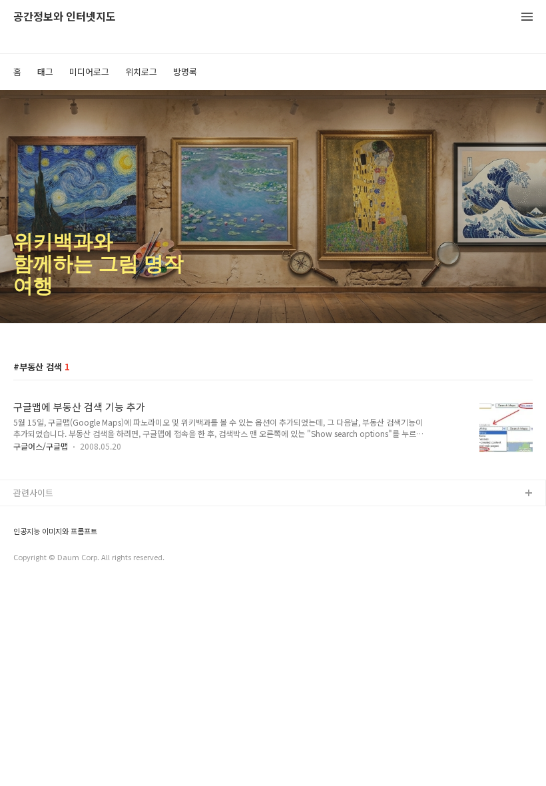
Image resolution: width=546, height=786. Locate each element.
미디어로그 (89, 71)
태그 (45, 71)
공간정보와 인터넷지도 (64, 17)
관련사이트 (33, 492)
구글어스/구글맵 (40, 446)
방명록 (185, 71)
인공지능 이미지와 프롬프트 (55, 531)
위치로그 (141, 71)
